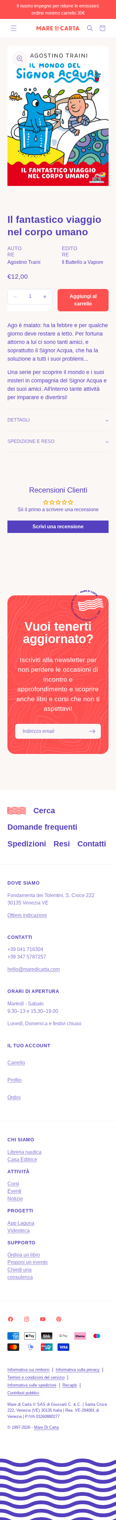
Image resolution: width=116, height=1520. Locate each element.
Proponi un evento (27, 1262)
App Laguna (20, 1223)
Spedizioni (26, 843)
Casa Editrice (22, 1159)
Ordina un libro (23, 1254)
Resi (62, 843)
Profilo (14, 1080)
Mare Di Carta (46, 1427)
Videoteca (18, 1230)
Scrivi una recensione (58, 526)
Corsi (13, 1183)
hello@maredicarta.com (33, 969)
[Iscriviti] (92, 731)
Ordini (14, 1097)
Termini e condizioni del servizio (36, 1377)
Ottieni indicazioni (27, 915)
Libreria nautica (24, 1152)
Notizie (15, 1198)
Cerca (44, 810)
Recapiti (69, 1385)
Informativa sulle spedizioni (31, 1385)
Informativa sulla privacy (78, 1369)
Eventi (14, 1191)
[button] (13, 28)
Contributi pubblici (23, 1393)
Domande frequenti (42, 827)
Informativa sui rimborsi (28, 1369)
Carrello (16, 1062)
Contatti (91, 843)
